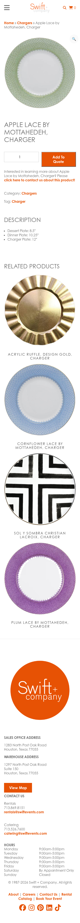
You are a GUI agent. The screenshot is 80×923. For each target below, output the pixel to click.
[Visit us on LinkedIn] (49, 907)
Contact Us (48, 894)
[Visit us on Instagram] (32, 907)
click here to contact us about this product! (39, 180)
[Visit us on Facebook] (22, 907)
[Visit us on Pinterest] (40, 907)
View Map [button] (18, 787)
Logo (40, 8)
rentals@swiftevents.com (24, 812)
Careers (29, 894)
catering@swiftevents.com (25, 833)
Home (9, 23)
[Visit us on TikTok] (58, 907)
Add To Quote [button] (58, 159)
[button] (64, 8)
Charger (18, 201)
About (13, 894)
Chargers (24, 23)
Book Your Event (49, 898)
